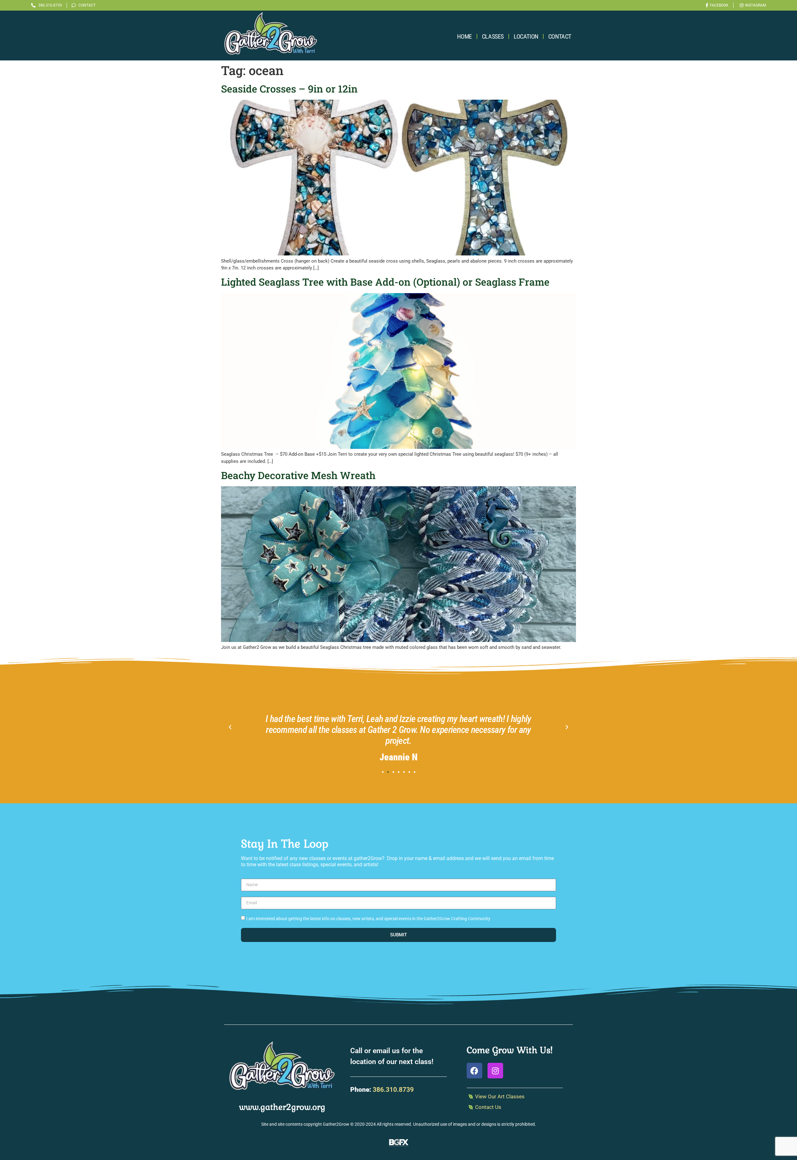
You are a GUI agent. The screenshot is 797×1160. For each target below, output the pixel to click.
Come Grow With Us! (510, 1050)
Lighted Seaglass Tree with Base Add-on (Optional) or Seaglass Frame (385, 281)
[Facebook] (474, 1070)
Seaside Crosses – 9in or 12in (289, 88)
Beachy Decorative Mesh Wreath (298, 475)
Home (464, 36)
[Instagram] (495, 1070)
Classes (493, 36)
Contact (559, 36)
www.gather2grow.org (282, 1107)
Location (526, 36)
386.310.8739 (393, 1089)
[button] (230, 727)
